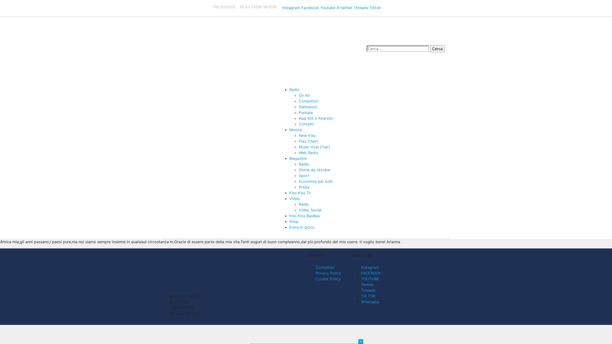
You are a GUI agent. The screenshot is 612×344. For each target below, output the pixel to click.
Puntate (306, 112)
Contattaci (325, 267)
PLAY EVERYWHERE (258, 7)
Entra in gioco (302, 227)
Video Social (310, 210)
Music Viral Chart (314, 147)
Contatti (306, 124)
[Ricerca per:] (398, 49)
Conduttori (308, 101)
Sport (304, 175)
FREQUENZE (224, 7)
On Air (304, 95)
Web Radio (308, 152)
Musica (295, 129)
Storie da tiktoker (315, 169)
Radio (294, 89)
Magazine (298, 158)
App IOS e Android (316, 118)
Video (294, 198)
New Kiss (307, 135)
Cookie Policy (328, 278)
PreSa (304, 187)
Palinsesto (308, 106)
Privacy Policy (328, 273)
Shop (294, 221)
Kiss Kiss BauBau (304, 215)
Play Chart (308, 141)
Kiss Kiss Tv (300, 192)
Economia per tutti (316, 181)
